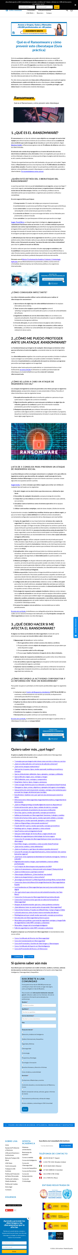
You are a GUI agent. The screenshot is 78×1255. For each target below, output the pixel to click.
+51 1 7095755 (48, 1178)
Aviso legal (8, 1187)
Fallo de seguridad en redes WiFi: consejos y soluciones (33, 928)
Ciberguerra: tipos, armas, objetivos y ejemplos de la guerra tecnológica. (40, 787)
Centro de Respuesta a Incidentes (38, 692)
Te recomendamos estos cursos (32, 171)
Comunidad (32, 10)
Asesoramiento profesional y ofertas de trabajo (36, 1098)
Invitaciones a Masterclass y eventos (33, 1080)
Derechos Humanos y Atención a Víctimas (34, 1067)
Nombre (25, 1002)
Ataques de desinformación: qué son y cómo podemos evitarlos (36, 904)
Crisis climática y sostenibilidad (31, 1072)
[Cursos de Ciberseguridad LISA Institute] (39, 279)
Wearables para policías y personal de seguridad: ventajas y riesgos (38, 920)
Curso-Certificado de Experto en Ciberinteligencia (32, 946)
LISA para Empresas (44, 10)
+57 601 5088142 (49, 1170)
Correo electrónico (28, 1016)
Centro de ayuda (10, 1166)
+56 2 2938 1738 (48, 1174)
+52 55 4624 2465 (49, 1166)
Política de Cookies (11, 1184)
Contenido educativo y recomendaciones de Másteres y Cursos (38, 1086)
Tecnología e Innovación (29, 1062)
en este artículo (25, 369)
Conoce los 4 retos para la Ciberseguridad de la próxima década (36, 897)
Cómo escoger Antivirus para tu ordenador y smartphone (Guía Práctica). (40, 784)
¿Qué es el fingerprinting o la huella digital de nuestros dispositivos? (38, 804)
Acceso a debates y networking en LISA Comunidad (37, 1103)
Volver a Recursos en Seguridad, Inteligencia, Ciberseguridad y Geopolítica (40, 1125)
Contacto (8, 1190)
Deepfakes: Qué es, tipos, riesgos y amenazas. (30, 782)
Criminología (25, 1053)
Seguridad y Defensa (28, 1044)
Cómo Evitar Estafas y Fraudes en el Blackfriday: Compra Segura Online (39, 910)
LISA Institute (59, 1248)
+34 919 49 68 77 (48, 1158)
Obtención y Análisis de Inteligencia (32, 1034)
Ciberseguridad (26, 1048)
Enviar (25, 1109)
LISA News (8, 1163)
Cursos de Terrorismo (29, 1171)
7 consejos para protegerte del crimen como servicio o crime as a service (40, 761)
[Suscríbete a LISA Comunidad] (39, 29)
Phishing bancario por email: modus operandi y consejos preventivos (38, 915)
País (23, 1022)
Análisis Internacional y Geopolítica (32, 1039)
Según (17, 222)
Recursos (41, 13)
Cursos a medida (27, 1157)
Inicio (7, 1145)
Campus (49, 13)
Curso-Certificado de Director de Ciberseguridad (31, 938)
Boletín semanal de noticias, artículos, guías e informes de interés (38, 1093)
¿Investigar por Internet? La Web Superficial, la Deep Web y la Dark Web (39, 879)
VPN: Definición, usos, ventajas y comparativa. (30, 779)
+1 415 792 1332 (48, 1162)
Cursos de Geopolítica (29, 1168)
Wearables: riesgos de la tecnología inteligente (30, 925)
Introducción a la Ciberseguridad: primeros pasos (31, 918)
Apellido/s (25, 1009)
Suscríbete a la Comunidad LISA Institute (54, 1141)
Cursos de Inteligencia (29, 1160)
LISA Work (31, 13)
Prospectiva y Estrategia (29, 1058)
